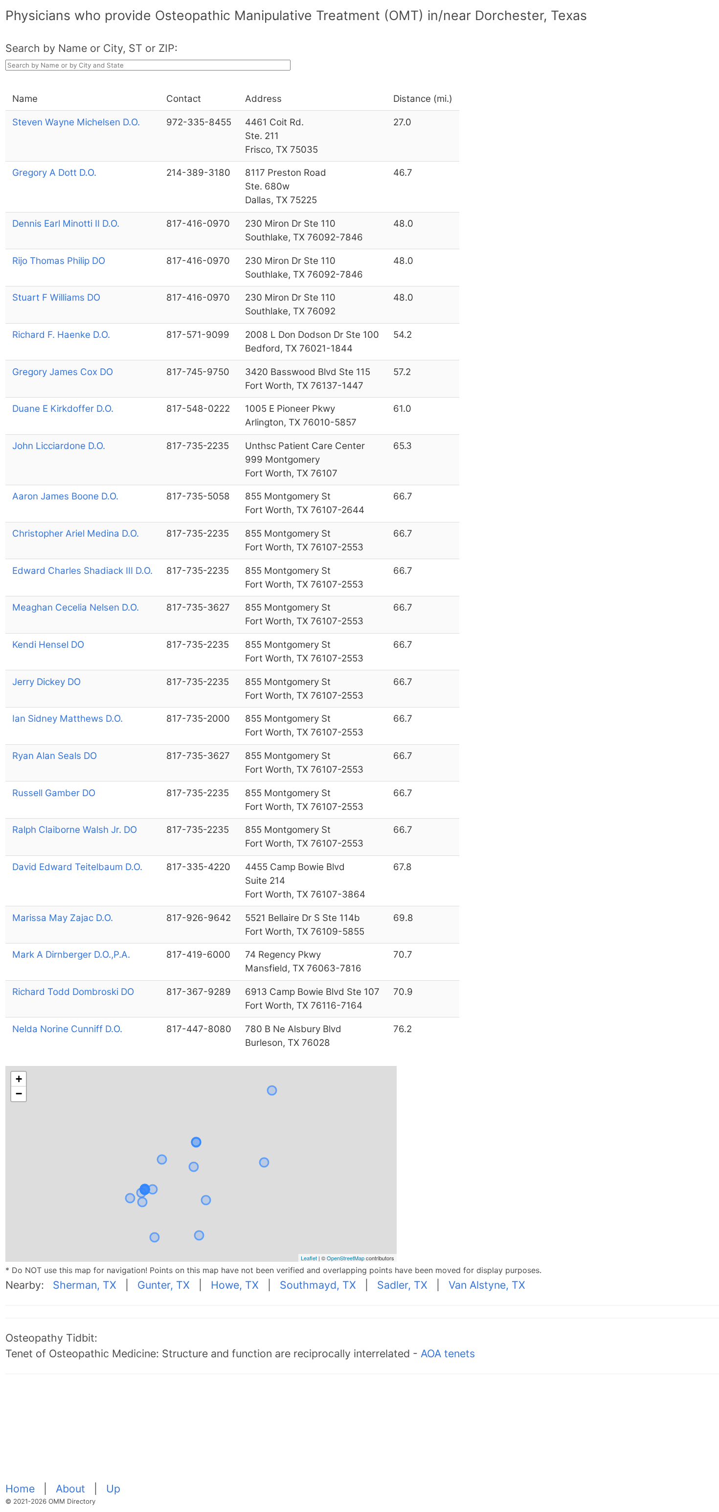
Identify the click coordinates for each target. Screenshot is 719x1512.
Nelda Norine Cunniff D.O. (67, 1029)
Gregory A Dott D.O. (54, 172)
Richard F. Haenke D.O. (61, 334)
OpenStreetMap (345, 1258)
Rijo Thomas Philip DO (58, 260)
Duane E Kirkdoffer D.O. (62, 408)
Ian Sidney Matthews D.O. (67, 718)
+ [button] (19, 1079)
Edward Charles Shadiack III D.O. (82, 570)
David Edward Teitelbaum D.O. (77, 867)
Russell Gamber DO (53, 793)
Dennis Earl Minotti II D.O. (65, 223)
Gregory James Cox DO (62, 372)
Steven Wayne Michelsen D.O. (76, 122)
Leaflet (309, 1258)
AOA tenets (448, 1353)
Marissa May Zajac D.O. (62, 917)
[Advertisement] (298, 1433)
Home (21, 1488)
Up (113, 1488)
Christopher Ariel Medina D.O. (75, 533)
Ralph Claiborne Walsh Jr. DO (74, 829)
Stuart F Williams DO (56, 297)
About (72, 1488)
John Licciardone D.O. (58, 445)
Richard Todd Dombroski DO (73, 991)
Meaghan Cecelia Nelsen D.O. (75, 607)
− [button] (19, 1093)
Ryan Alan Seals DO (54, 755)
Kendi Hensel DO (48, 644)
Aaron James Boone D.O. (65, 496)
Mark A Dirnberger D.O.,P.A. (71, 954)
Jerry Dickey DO (46, 681)
